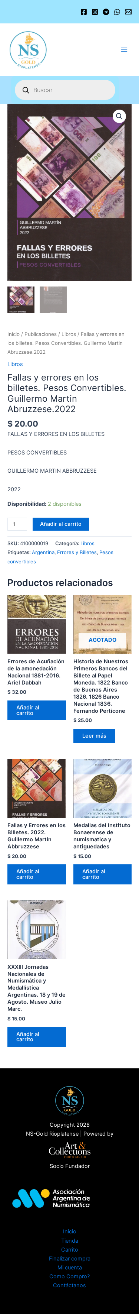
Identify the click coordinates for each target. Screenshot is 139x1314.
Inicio (13, 334)
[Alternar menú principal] (124, 49)
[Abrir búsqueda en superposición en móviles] (65, 90)
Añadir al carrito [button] (27, 710)
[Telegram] (106, 12)
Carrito (69, 1249)
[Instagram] (95, 12)
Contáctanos (69, 1285)
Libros (69, 334)
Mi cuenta (69, 1267)
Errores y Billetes (77, 552)
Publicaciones (40, 334)
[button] (119, 116)
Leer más (94, 735)
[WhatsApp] (117, 12)
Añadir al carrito (61, 524)
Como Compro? (69, 1276)
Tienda (69, 1240)
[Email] (128, 12)
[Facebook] (83, 12)
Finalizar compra (69, 1258)
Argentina (43, 552)
